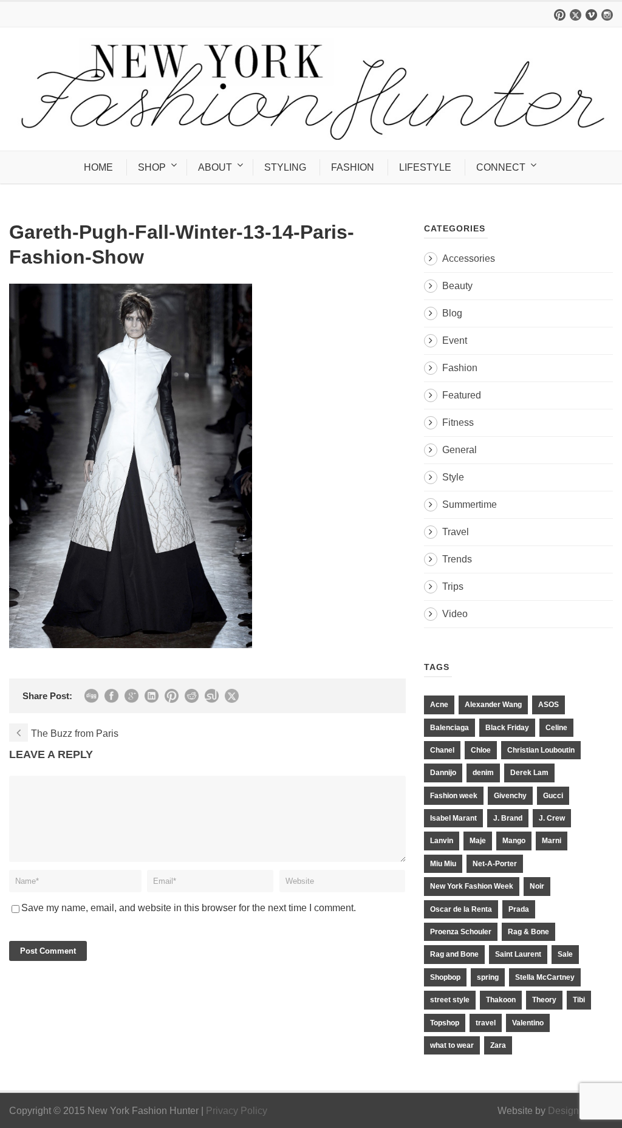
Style (453, 477)
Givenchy (510, 795)
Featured (461, 395)
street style (450, 1000)
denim (483, 772)
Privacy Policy (236, 1111)
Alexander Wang (493, 704)
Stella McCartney (545, 977)
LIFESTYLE (425, 167)
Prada (518, 909)
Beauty (457, 286)
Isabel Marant (453, 818)
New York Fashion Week (471, 886)
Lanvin (441, 840)
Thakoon (501, 1000)
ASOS (548, 704)
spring (488, 977)
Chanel (442, 750)
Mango (513, 840)
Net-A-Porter (495, 864)
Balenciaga (449, 727)
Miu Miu (443, 864)
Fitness (458, 422)
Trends (457, 559)
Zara (498, 1045)
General (459, 450)
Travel (455, 532)
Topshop (444, 1023)
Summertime (469, 504)
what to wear (452, 1045)
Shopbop (445, 977)
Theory (544, 1000)
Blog (452, 313)
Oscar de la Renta (461, 909)
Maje (478, 840)
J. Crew (552, 818)
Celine (556, 727)
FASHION (352, 167)
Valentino (528, 1023)
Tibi (579, 1000)
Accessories (468, 258)
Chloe (481, 750)
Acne (439, 704)
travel (486, 1023)
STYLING (285, 167)
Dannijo (443, 772)
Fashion (459, 368)
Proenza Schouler (460, 932)
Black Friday (507, 727)
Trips (452, 586)
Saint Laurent (518, 954)
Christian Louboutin (541, 750)
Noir (537, 886)
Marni (551, 840)
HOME (98, 167)
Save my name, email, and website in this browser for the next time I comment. (188, 908)
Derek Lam (529, 772)
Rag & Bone (528, 932)
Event (454, 340)
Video (455, 614)
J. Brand (507, 818)
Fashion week (453, 795)
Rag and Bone (454, 954)
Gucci (553, 795)
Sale (565, 954)
